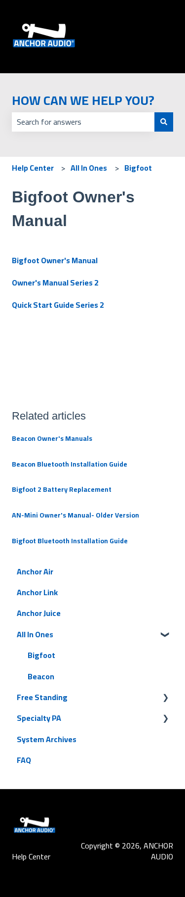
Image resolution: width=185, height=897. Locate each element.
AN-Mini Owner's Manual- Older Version (75, 515)
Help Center (33, 167)
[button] (165, 635)
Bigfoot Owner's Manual (55, 260)
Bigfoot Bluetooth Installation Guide (70, 540)
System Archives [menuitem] (46, 739)
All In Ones (89, 167)
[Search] (163, 121)
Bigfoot (138, 167)
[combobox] (83, 121)
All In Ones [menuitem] (35, 634)
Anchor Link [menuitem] (37, 592)
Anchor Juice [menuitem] (39, 613)
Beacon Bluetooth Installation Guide (69, 464)
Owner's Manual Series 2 (55, 282)
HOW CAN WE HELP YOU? (83, 100)
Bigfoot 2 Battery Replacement (61, 489)
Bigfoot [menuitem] (41, 655)
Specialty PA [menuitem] (39, 717)
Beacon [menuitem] (41, 676)
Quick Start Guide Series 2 (58, 304)
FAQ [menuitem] (24, 760)
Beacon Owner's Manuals (52, 438)
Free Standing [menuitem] (42, 697)
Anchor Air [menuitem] (35, 571)
